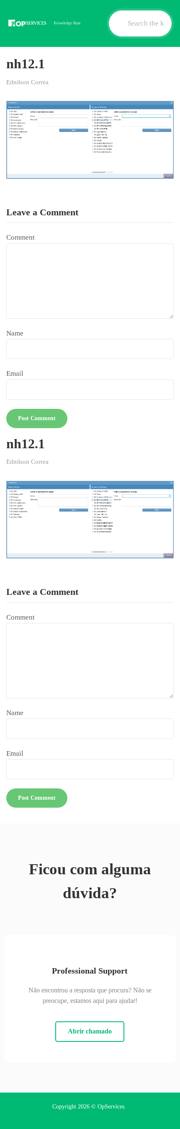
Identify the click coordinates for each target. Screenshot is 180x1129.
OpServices (111, 1106)
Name (14, 333)
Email (14, 373)
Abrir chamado (90, 1031)
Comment (20, 237)
